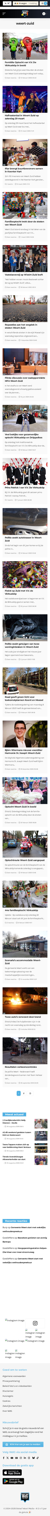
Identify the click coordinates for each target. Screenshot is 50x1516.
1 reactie (10, 184)
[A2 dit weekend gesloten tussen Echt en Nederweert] (41, 1136)
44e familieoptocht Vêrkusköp (21, 910)
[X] (7, 1458)
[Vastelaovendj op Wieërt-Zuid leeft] (25, 258)
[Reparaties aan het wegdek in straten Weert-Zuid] (25, 308)
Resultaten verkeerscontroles (21, 1067)
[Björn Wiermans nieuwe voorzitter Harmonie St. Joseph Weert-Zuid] (25, 734)
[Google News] (16, 1458)
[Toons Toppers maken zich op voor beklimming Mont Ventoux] (41, 1148)
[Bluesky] (33, 1458)
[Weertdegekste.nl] (25, 13)
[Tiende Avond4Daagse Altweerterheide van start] (41, 1160)
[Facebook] (4, 1458)
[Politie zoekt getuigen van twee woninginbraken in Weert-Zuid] (25, 627)
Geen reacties (11, 78)
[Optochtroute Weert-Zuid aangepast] (25, 844)
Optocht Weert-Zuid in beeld (20, 806)
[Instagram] (20, 1458)
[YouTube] (12, 1458)
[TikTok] (37, 1458)
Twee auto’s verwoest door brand (23, 1017)
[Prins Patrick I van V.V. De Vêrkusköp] (25, 471)
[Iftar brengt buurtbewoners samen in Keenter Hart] (25, 152)
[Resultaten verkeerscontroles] (25, 1050)
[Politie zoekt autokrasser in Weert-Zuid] (25, 521)
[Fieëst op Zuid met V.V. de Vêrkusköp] (25, 574)
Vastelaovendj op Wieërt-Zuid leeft (24, 274)
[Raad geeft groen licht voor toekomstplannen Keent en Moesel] (25, 680)
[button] (5, 14)
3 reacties (10, 923)
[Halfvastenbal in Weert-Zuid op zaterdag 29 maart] (25, 99)
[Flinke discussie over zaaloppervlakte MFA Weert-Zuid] (25, 361)
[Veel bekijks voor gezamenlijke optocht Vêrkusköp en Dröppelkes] (25, 418)
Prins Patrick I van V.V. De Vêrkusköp (25, 487)
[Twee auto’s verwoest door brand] (25, 1000)
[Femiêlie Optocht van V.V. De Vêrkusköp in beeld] (25, 46)
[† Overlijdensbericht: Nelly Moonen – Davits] (41, 1124)
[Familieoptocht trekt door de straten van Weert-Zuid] (25, 205)
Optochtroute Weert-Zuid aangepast (25, 860)
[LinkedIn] (24, 1458)
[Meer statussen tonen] (45, 3)
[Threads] (29, 1458)
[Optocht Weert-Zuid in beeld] (25, 790)
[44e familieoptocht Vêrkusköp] (25, 894)
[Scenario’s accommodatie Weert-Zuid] (25, 944)
